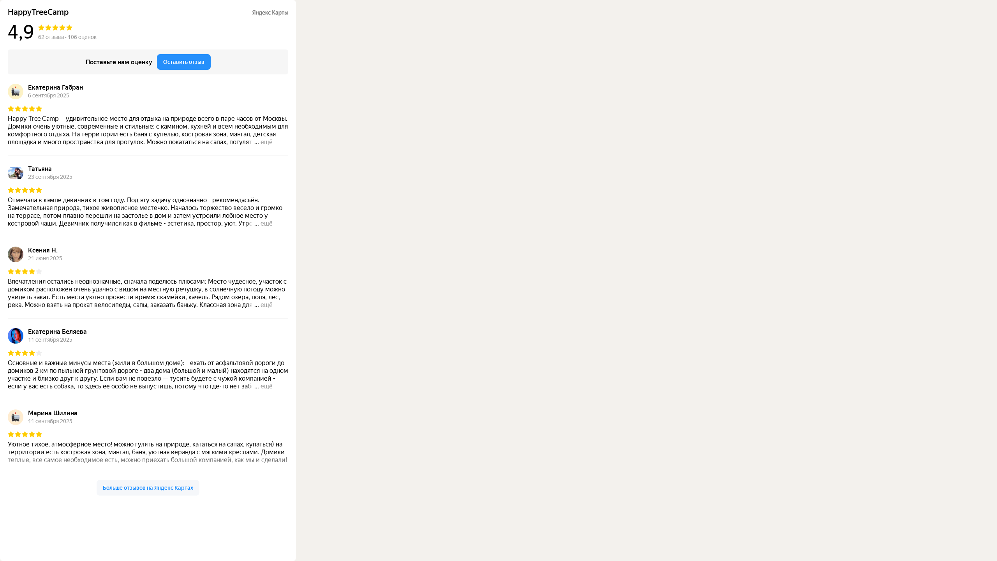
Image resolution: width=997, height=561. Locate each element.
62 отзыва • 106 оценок (67, 37)
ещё (267, 142)
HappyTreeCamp (38, 12)
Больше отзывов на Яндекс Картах (148, 488)
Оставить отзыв (183, 62)
